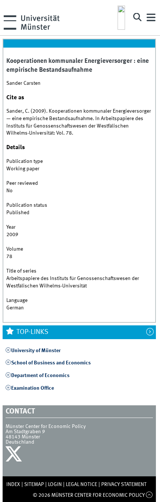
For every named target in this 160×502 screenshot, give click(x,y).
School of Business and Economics (51, 363)
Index (13, 484)
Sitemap (34, 484)
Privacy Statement (124, 484)
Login (55, 484)
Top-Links (31, 332)
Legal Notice (81, 484)
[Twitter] (15, 456)
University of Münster (36, 350)
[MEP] (121, 18)
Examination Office (32, 388)
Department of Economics (40, 375)
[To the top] (149, 495)
